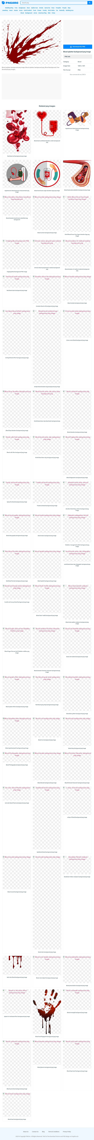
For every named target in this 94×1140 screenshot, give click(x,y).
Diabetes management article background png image (77, 545)
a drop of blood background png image (77, 817)
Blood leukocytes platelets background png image (77, 190)
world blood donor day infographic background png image (77, 565)
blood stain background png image (47, 952)
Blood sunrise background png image (47, 232)
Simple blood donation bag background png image (47, 386)
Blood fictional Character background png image (77, 782)
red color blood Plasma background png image (17, 803)
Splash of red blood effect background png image (17, 1016)
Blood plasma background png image (47, 1067)
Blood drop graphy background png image (17, 535)
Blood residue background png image (77, 303)
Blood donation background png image (77, 432)
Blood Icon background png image (47, 740)
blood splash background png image (47, 581)
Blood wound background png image (17, 892)
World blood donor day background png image (47, 457)
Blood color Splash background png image (47, 978)
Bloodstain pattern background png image (77, 713)
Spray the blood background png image (17, 502)
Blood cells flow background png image (17, 452)
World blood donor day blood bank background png (47, 421)
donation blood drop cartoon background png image (77, 509)
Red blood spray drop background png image (47, 704)
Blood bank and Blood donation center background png (47, 141)
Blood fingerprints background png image (77, 477)
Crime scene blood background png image (77, 340)
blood (79, 62)
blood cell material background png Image (77, 656)
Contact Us (35, 1131)
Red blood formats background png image (17, 581)
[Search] (89, 2)
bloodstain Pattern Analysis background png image (77, 876)
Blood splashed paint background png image (16, 748)
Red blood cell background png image (17, 156)
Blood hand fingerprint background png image (47, 1036)
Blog (43, 1131)
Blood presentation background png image (77, 985)
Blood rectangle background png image (77, 1012)
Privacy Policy (67, 1131)
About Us (25, 1131)
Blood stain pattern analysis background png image (77, 622)
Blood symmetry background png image (17, 1089)
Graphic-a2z (74, 1136)
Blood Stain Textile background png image (47, 615)
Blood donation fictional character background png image (47, 671)
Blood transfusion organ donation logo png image (47, 190)
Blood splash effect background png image (17, 706)
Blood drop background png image (77, 748)
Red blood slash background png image (17, 290)
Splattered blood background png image (47, 852)
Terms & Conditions (53, 1131)
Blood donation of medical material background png (77, 269)
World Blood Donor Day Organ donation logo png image (77, 235)
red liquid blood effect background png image (17, 357)
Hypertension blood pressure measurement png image (17, 191)
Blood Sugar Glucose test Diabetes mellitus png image (17, 652)
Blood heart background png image (17, 1119)
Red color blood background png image (17, 977)
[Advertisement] (31, 86)
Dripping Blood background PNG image (17, 271)
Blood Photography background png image (17, 765)
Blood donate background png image (47, 782)
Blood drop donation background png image (17, 430)
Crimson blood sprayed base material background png (47, 268)
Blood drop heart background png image (77, 1071)
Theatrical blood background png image (47, 505)
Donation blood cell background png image (47, 306)
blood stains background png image (47, 535)
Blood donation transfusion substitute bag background (17, 218)
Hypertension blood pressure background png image (77, 129)
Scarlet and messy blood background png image (16, 602)
